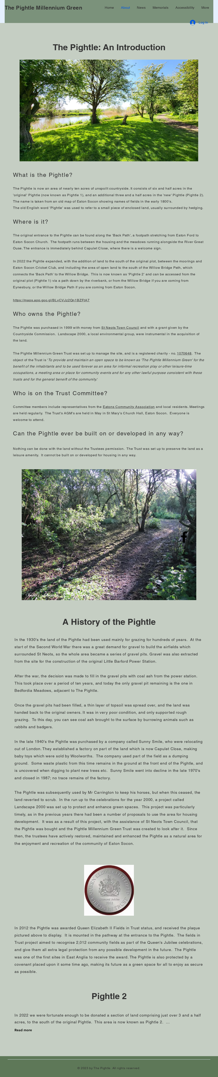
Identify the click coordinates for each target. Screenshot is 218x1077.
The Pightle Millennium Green (43, 7)
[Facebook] (184, 537)
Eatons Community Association (129, 407)
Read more (23, 1030)
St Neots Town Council (120, 328)
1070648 (184, 353)
